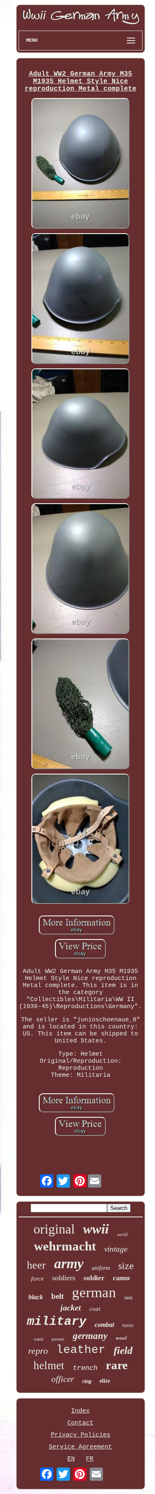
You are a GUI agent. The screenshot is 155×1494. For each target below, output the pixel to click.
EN (71, 1459)
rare (117, 1365)
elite (105, 1381)
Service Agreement (80, 1447)
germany (90, 1336)
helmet (48, 1365)
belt (57, 1296)
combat (104, 1324)
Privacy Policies (80, 1435)
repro (38, 1351)
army (68, 1263)
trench (85, 1368)
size (126, 1265)
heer (36, 1265)
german (94, 1292)
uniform (101, 1268)
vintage (115, 1249)
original (54, 1228)
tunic (128, 1325)
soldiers (63, 1278)
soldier (94, 1278)
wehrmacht (65, 1246)
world (122, 1234)
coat (94, 1308)
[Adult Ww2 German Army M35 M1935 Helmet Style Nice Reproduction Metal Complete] (80, 164)
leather (80, 1349)
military (56, 1322)
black (36, 1296)
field (123, 1350)
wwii (96, 1228)
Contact (80, 1423)
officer (62, 1379)
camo (121, 1278)
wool (121, 1337)
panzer (58, 1338)
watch (38, 1339)
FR (89, 1459)
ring (86, 1381)
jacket (70, 1307)
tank (128, 1297)
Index (80, 1411)
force (37, 1278)
